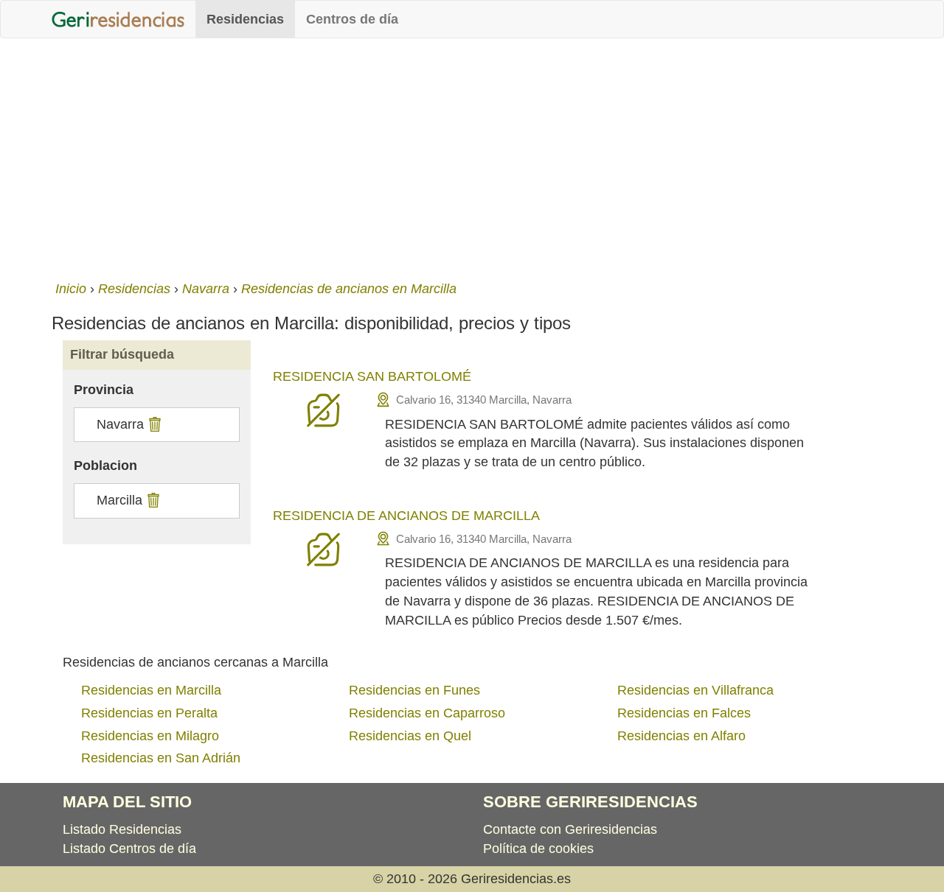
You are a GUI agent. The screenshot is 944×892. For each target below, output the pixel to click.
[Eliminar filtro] (153, 424)
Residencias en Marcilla (151, 690)
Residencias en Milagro (150, 735)
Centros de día (352, 19)
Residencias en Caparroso (427, 713)
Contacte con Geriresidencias (570, 829)
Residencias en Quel (410, 735)
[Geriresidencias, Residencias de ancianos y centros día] (118, 19)
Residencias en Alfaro (681, 735)
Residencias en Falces (684, 713)
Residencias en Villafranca (695, 690)
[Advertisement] (472, 156)
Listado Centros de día (129, 848)
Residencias (245, 19)
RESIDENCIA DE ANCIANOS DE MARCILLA (406, 515)
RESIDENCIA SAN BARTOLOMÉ (372, 376)
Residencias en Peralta (149, 713)
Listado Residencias (122, 829)
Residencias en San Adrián (160, 758)
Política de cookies (538, 848)
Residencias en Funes (414, 690)
